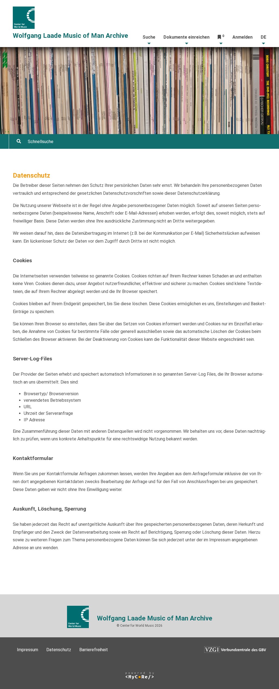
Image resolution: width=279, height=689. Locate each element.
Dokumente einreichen (186, 37)
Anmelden (242, 37)
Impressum (27, 649)
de (263, 37)
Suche (148, 37)
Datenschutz (58, 649)
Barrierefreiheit (93, 649)
